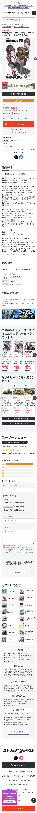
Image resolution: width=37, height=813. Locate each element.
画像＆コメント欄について (21, 446)
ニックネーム (8, 516)
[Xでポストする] (16, 157)
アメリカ (13, 274)
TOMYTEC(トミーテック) (18, 140)
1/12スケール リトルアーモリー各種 (14, 255)
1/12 (11, 143)
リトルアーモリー (15, 277)
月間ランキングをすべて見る (18, 423)
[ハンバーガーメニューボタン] (34, 13)
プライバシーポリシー (27, 789)
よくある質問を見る (18, 732)
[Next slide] (35, 58)
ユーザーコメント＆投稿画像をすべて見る (14, 442)
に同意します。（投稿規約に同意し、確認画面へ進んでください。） (19, 563)
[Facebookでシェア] (21, 157)
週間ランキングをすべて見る (18, 418)
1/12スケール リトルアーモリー (20, 149)
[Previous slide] (1, 58)
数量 (4, 118)
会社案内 (9, 789)
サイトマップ (18, 795)
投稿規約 (9, 562)
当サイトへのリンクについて (27, 792)
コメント (6, 527)
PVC (11, 146)
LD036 (33, 149)
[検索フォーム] (29, 13)
